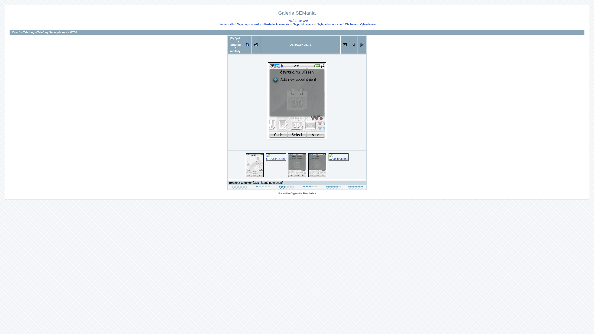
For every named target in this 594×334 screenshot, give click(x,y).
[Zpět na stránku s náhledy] (235, 45)
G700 (73, 32)
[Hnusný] (239, 187)
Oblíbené (351, 24)
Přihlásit (302, 21)
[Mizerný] (263, 187)
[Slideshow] (256, 44)
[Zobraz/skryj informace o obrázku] (247, 44)
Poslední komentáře (277, 24)
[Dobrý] (310, 187)
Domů (290, 21)
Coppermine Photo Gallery (303, 193)
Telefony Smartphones (52, 32)
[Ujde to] (286, 187)
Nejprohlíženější (303, 24)
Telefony (28, 32)
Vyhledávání (368, 24)
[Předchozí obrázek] (353, 44)
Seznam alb (226, 24)
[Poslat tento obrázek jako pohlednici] (345, 44)
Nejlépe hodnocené (329, 24)
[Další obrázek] (362, 44)
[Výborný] (333, 187)
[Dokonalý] (355, 187)
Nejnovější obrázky (249, 24)
